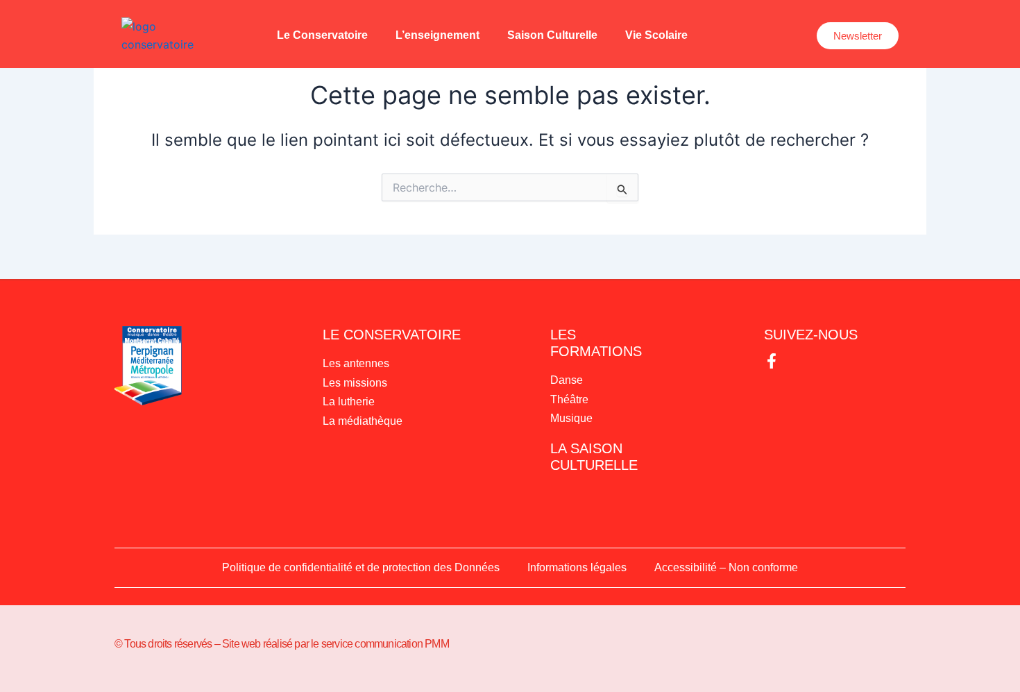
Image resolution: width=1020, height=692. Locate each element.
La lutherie (349, 401)
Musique (571, 418)
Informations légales (577, 567)
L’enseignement (437, 35)
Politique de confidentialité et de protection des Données (361, 567)
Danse (566, 380)
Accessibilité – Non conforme (726, 567)
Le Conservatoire (322, 35)
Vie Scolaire (656, 35)
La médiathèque (362, 421)
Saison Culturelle (552, 35)
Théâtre (569, 399)
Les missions (355, 383)
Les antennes (356, 363)
